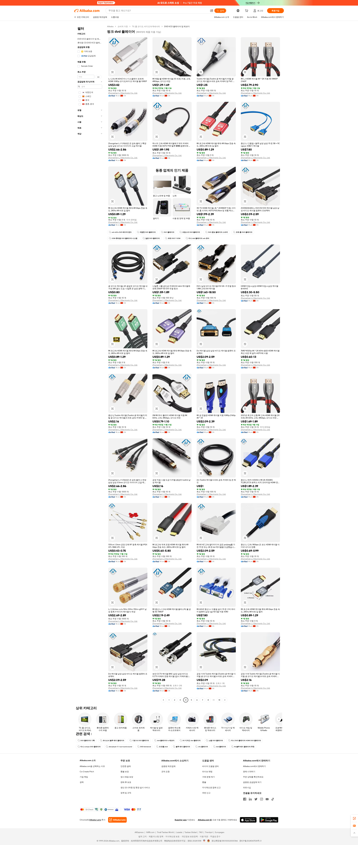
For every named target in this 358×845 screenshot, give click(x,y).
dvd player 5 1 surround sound (120, 747)
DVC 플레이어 (169, 232)
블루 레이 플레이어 (183, 747)
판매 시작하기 (249, 771)
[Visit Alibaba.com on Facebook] (244, 799)
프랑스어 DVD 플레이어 (191, 232)
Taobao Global (190, 832)
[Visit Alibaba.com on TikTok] (272, 799)
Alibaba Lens (95, 820)
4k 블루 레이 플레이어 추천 (244, 747)
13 (219, 700)
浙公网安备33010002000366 (225, 841)
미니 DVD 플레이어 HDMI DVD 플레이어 (246, 740)
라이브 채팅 (207, 771)
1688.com (150, 832)
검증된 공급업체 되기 (252, 782)
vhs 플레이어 (203, 747)
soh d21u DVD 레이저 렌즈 (122, 232)
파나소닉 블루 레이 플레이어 (113, 740)
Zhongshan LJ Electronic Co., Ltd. (122, 93)
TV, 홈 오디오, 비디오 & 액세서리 (146, 26)
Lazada (179, 832)
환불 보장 (125, 771)
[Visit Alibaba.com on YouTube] (267, 799)
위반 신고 (206, 793)
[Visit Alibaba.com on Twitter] (256, 799)
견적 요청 (165, 771)
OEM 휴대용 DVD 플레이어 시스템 (124, 238)
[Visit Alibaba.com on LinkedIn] (250, 799)
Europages (219, 832)
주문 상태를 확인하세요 (253, 777)
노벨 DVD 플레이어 (216, 740)
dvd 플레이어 (221, 747)
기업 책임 (84, 777)
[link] (354, 818)
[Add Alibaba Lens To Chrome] (117, 820)
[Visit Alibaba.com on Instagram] (261, 799)
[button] (211, 10)
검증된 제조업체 (168, 766)
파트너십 (247, 787)
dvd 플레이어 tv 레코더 (165, 740)
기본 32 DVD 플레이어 (140, 740)
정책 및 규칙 (126, 793)
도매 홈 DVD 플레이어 (244, 232)
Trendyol (209, 832)
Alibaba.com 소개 (88, 760)
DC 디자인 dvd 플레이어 (191, 740)
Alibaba (110, 26)
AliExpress (139, 832)
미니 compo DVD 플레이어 (90, 747)
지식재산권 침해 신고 (211, 787)
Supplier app (181, 820)
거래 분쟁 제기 (208, 777)
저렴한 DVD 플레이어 (148, 232)
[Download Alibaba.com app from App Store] (248, 820)
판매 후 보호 (126, 782)
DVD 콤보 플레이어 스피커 (218, 232)
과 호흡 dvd (163, 747)
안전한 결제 (126, 766)
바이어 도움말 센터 (210, 766)
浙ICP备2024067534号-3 (250, 841)
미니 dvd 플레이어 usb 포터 (199, 238)
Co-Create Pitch (87, 771)
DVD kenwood (145, 747)
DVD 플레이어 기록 (87, 740)
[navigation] (90, 363)
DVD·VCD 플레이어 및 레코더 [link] (177, 26)
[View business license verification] (204, 840)
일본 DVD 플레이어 (152, 238)
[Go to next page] (224, 699)
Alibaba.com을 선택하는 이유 (92, 766)
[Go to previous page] (163, 699)
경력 (82, 782)
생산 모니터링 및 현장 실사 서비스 (135, 787)
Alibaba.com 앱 (205, 820)
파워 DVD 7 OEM (174, 238)
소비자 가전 (123, 26)
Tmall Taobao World (165, 832)
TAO (201, 832)
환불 (204, 782)
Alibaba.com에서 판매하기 (254, 766)
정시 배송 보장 (127, 777)
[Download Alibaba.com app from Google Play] (268, 820)
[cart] (247, 11)
